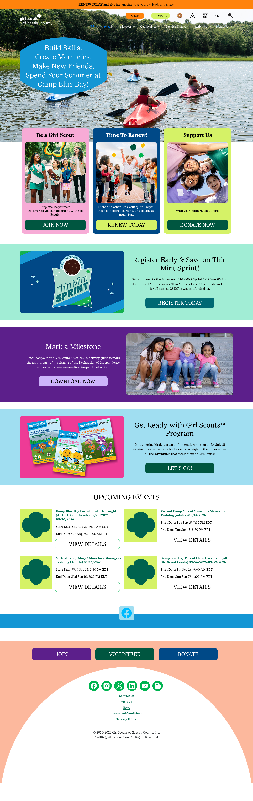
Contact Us (126, 696)
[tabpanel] (126, 75)
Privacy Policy (126, 719)
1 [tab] (121, 123)
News (126, 707)
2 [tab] (125, 123)
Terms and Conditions (126, 713)
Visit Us (126, 701)
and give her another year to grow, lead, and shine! (126, 4)
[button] (179, 17)
